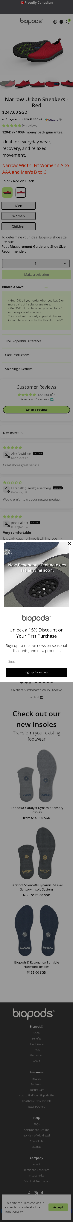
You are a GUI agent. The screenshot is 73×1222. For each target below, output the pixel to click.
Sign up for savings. (36, 672)
